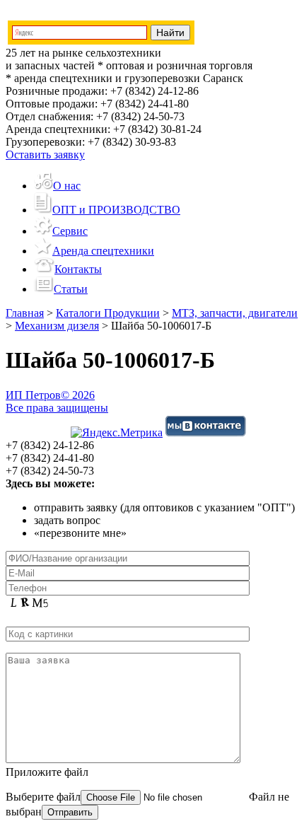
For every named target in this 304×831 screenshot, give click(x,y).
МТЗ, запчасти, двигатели (235, 313)
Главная (25, 313)
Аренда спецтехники (103, 251)
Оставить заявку (45, 155)
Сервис (70, 231)
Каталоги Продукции (108, 313)
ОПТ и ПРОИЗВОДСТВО (116, 210)
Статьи (71, 289)
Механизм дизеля (57, 326)
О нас (67, 186)
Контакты (78, 269)
